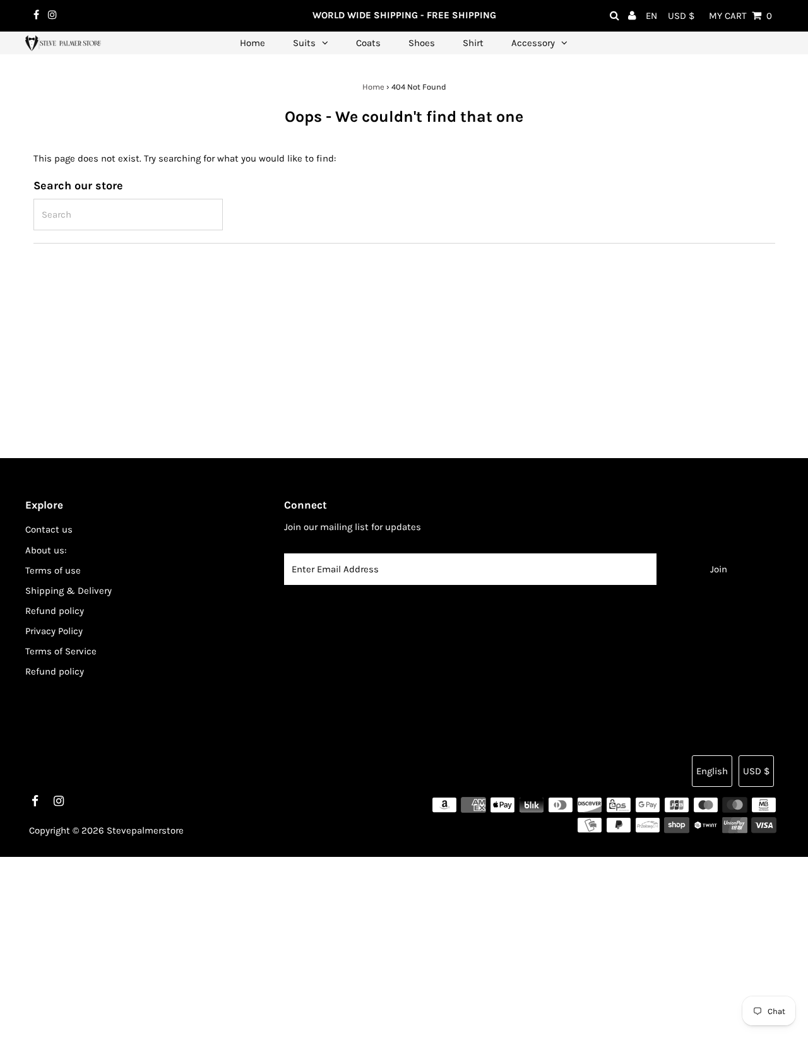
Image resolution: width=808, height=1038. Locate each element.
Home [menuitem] (252, 43)
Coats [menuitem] (368, 43)
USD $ (681, 15)
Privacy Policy (54, 631)
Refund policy (54, 610)
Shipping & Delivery (68, 590)
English (712, 771)
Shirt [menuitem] (473, 43)
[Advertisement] (379, 945)
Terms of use (53, 570)
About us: (45, 550)
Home (373, 86)
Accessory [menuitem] (533, 43)
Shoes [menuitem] (421, 43)
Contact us (49, 529)
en (651, 15)
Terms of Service (61, 651)
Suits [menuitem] (304, 43)
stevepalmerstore (145, 830)
